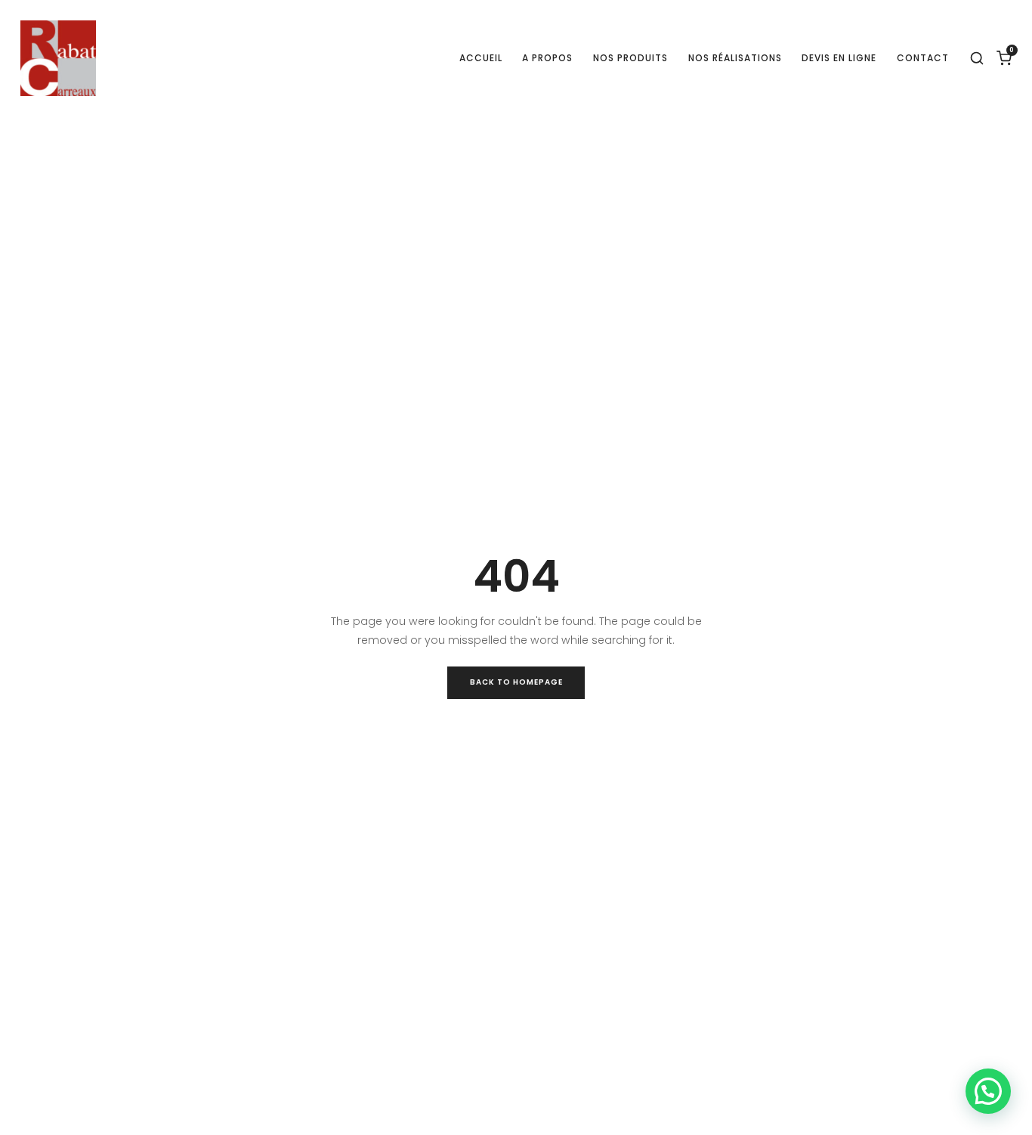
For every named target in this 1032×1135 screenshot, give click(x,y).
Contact (923, 57)
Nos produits (630, 57)
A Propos (547, 57)
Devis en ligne (839, 57)
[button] (988, 1091)
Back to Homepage (516, 682)
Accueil (480, 57)
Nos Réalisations (735, 57)
